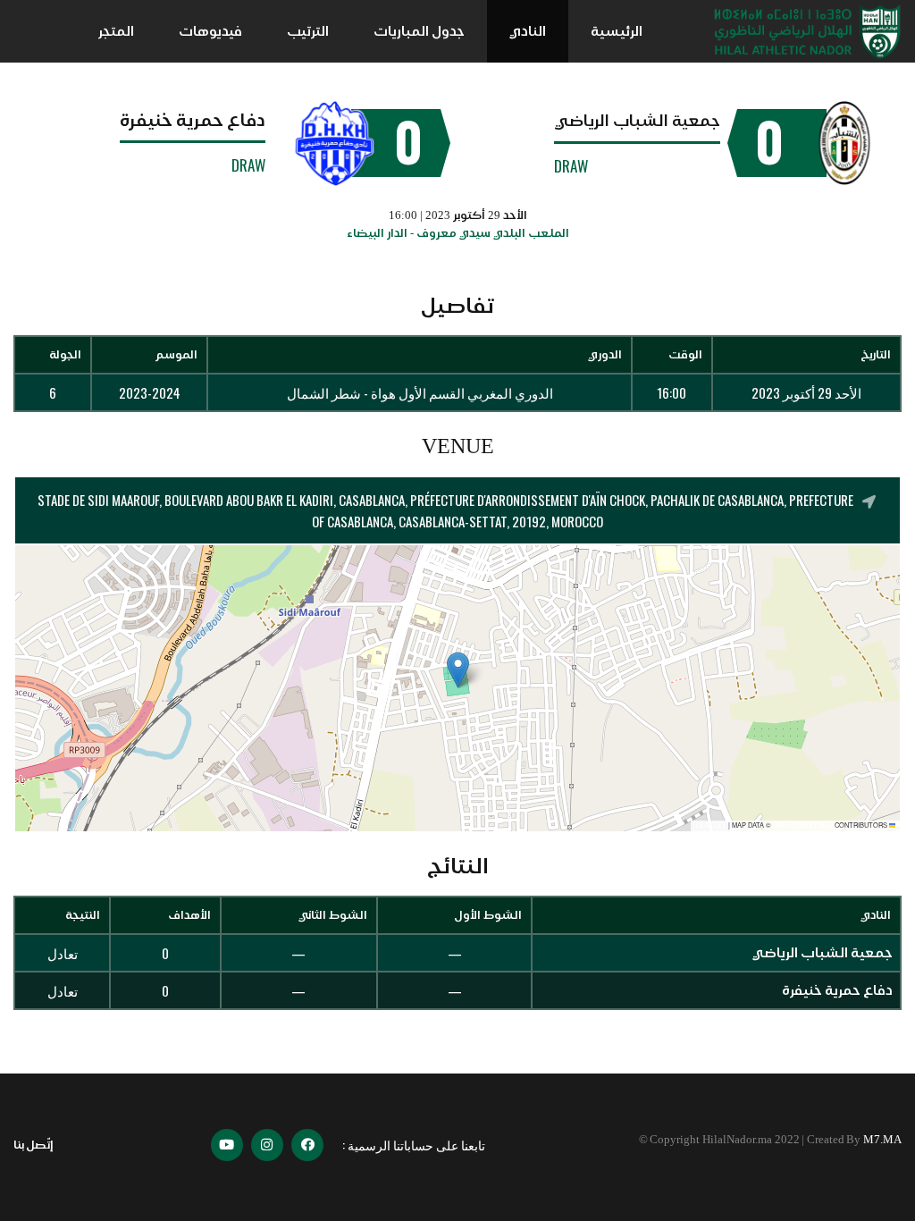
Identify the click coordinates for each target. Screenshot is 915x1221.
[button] (458, 670)
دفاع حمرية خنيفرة (192, 120)
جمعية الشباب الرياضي (637, 121)
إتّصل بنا (33, 1144)
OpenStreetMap (803, 825)
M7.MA (882, 1139)
